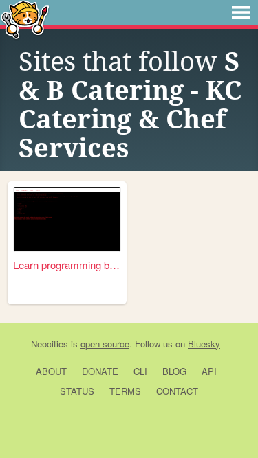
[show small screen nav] (241, 12)
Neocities (49, 343)
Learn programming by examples (67, 264)
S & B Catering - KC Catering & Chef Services (130, 105)
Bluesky (204, 343)
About (51, 371)
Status (77, 391)
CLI (140, 371)
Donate (100, 371)
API (209, 371)
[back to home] (25, 19)
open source (104, 343)
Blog (174, 371)
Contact (177, 391)
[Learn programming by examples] (67, 219)
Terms (125, 391)
